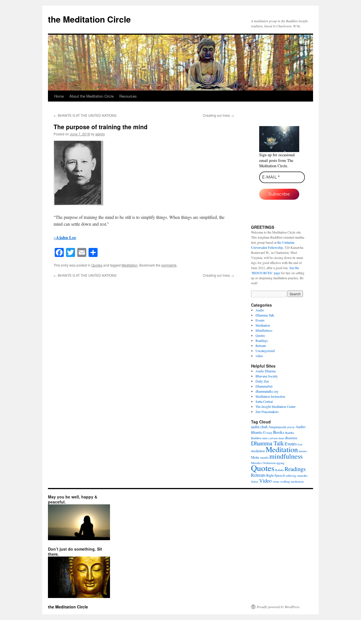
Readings (262, 340)
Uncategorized (265, 350)
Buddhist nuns (259, 438)
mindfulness (286, 456)
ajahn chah (259, 426)
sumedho (302, 476)
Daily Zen (262, 381)
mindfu (264, 457)
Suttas (254, 481)
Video (265, 480)
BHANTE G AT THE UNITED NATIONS (85, 115)
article (291, 427)
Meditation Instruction (270, 396)
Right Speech (275, 475)
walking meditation (291, 481)
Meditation (130, 265)
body (269, 433)
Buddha (289, 433)
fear (300, 444)
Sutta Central (264, 401)
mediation (258, 450)
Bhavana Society (267, 376)
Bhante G (258, 432)
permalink (169, 265)
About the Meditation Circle (91, 96)
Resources (128, 96)
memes (303, 451)
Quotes (96, 265)
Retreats (261, 345)
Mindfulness (264, 330)
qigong (280, 463)
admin (100, 133)
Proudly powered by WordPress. (278, 606)
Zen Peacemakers (267, 411)
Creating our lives (218, 115)
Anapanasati (277, 427)
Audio (260, 310)
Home (59, 96)
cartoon (273, 438)
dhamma (291, 438)
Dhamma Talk (265, 315)
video (259, 355)
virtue (275, 481)
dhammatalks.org (267, 391)
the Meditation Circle (89, 19)
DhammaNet (264, 386)
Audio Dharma (266, 371)
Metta (255, 457)
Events (260, 320)
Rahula (279, 470)
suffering (291, 476)
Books (278, 432)
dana (281, 438)
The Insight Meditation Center (276, 406)
